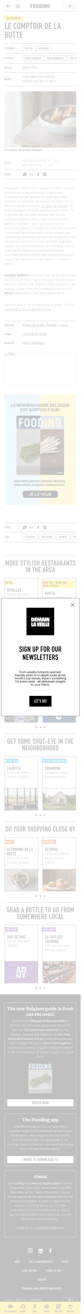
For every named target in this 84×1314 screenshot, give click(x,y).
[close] (72, 605)
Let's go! (40, 701)
